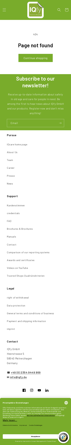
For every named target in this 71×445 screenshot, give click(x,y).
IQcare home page (17, 144)
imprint (11, 328)
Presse (11, 175)
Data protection (16, 305)
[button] (4, 10)
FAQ (9, 220)
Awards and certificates (21, 260)
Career (11, 167)
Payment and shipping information (26, 321)
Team (10, 159)
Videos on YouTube (17, 267)
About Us (12, 152)
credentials (13, 213)
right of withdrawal (18, 297)
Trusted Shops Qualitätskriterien (25, 275)
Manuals (11, 236)
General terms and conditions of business (30, 313)
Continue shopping (36, 58)
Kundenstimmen (16, 205)
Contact (11, 244)
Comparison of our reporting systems (28, 252)
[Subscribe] (60, 123)
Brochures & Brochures (20, 228)
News (10, 183)
